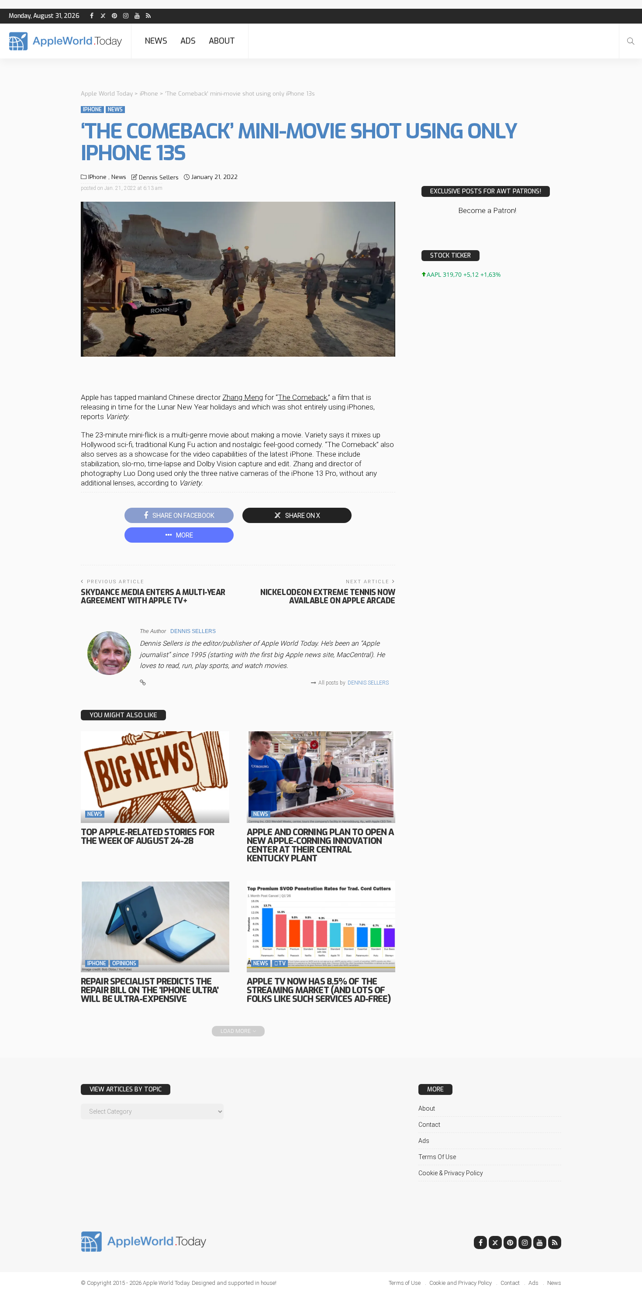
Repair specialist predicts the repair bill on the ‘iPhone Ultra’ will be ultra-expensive (149, 990)
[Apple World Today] (65, 41)
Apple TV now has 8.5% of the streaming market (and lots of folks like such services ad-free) (318, 990)
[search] (630, 41)
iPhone (92, 109)
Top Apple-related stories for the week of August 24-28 (147, 836)
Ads (188, 41)
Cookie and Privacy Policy (460, 1283)
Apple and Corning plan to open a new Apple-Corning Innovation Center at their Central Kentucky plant (320, 845)
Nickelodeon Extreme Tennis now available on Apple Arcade (327, 596)
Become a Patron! (487, 210)
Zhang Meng (242, 397)
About (222, 41)
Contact (429, 1124)
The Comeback (302, 397)
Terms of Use (437, 1156)
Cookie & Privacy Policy (450, 1173)
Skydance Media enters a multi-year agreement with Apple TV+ (153, 596)
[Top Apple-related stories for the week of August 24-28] (155, 777)
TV (280, 963)
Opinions (124, 963)
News (156, 41)
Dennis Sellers (159, 177)
